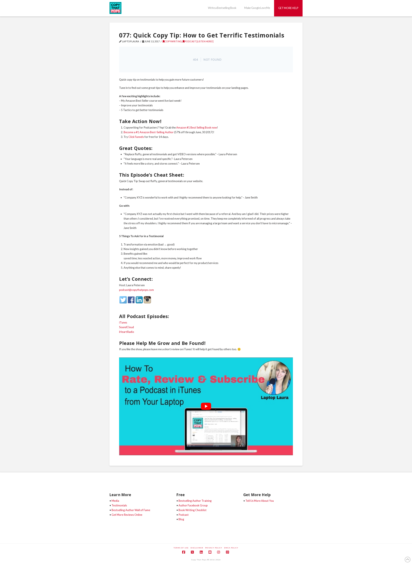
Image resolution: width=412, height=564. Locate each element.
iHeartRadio (126, 331)
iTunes (123, 322)
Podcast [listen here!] (198, 41)
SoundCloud (126, 327)
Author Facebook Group (193, 505)
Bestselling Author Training (195, 500)
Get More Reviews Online (127, 514)
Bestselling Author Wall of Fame (131, 510)
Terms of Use (181, 548)
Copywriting (173, 41)
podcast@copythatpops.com (136, 289)
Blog (181, 519)
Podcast (183, 514)
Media (115, 500)
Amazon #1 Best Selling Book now (196, 127)
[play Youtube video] (206, 406)
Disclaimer (197, 548)
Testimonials (119, 505)
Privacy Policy (213, 548)
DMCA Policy (231, 548)
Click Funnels (136, 137)
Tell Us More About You (259, 500)
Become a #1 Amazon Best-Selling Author (149, 132)
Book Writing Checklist (192, 510)
